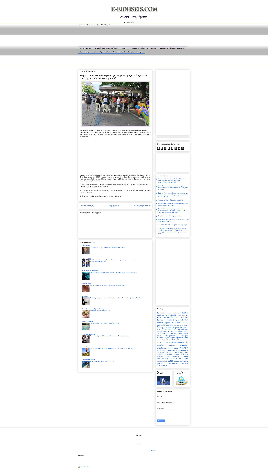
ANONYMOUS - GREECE (90, 271)
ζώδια (186, 338)
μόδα (166, 342)
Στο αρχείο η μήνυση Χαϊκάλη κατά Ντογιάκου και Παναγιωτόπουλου (109, 336)
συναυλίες (160, 354)
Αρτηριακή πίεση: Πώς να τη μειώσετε (170, 200)
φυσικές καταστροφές (167, 363)
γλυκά (159, 336)
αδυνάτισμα (175, 329)
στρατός (176, 350)
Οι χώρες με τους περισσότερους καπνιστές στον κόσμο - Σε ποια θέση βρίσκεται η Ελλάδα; (115, 298)
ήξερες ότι (166, 329)
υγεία (170, 361)
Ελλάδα (176, 322)
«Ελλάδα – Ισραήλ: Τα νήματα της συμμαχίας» (173, 225)
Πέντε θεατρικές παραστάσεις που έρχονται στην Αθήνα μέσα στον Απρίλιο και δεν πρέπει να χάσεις (173, 187)
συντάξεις (177, 354)
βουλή (180, 333)
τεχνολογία (176, 356)
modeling (160, 315)
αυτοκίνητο (164, 333)
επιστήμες (171, 338)
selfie (167, 315)
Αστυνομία (168, 317)
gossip (185, 312)
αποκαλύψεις (162, 331)
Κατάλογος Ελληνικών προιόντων (172, 48)
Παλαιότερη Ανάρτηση (142, 206)
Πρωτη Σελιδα (86, 258)
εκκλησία (184, 336)
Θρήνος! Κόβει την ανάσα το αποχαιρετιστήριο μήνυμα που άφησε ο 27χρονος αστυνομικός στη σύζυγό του (173, 194)
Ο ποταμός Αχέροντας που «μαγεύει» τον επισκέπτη (104, 323)
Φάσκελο (85, 296)
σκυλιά (170, 350)
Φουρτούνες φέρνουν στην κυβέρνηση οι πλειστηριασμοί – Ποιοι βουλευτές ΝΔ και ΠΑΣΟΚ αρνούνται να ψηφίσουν (171, 210)
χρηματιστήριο (162, 365)
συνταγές (184, 354)
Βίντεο (177, 317)
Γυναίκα (169, 320)
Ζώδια (124, 48)
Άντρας (159, 317)
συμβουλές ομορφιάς (165, 352)
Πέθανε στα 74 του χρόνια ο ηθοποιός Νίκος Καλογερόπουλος (107, 247)
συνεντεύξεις (169, 354)
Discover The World (88, 359)
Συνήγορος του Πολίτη (181, 325)
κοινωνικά (175, 340)
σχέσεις (160, 356)
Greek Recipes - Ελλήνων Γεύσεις (93, 309)
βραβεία (185, 333)
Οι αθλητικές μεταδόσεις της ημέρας (169, 216)
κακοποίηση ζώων (163, 340)
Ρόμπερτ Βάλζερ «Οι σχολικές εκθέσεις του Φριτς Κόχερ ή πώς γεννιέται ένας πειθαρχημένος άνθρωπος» (172, 180)
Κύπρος (166, 325)
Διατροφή (176, 320)
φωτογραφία (184, 363)
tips (187, 315)
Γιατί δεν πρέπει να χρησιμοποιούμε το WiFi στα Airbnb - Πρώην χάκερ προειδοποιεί (113, 272)
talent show (181, 315)
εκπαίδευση (162, 338)
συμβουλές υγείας (181, 352)
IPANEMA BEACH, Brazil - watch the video (102, 361)
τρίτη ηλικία (183, 358)
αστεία (178, 331)
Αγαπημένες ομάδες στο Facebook (143, 48)
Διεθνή (184, 319)
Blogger (153, 450)
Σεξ (171, 325)
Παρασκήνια (86, 245)
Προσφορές (104, 52)
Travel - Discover (87, 321)
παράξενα (172, 345)
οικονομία (183, 342)
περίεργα (183, 345)
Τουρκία (160, 327)
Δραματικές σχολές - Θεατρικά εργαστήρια (128, 52)
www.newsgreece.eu (88, 334)
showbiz (173, 315)
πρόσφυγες (161, 350)
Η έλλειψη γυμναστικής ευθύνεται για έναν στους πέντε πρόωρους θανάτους (111, 348)
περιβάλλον (162, 348)
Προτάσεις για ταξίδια (88, 52)
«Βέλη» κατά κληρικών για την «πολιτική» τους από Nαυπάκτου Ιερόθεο (173, 204)
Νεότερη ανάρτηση (87, 206)
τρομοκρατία (162, 361)
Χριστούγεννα (177, 327)
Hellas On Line (86, 347)
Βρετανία (160, 320)
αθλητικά (184, 329)
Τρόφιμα (168, 327)
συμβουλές (184, 350)
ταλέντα (167, 356)
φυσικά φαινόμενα (181, 361)
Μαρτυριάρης (86, 283)
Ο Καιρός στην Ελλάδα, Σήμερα (106, 48)
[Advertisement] (116, 61)
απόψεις (171, 331)
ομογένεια (161, 345)
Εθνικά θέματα (163, 323)
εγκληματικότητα (171, 336)
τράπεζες (173, 358)
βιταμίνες (173, 333)
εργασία (179, 338)
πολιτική (184, 348)
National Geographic (173, 313)
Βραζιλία (184, 317)
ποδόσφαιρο (173, 348)
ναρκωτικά (173, 342)
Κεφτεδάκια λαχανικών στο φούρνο (100, 310)
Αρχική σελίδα (85, 48)
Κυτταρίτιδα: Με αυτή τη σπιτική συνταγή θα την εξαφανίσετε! (107, 285)
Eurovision (160, 313)
